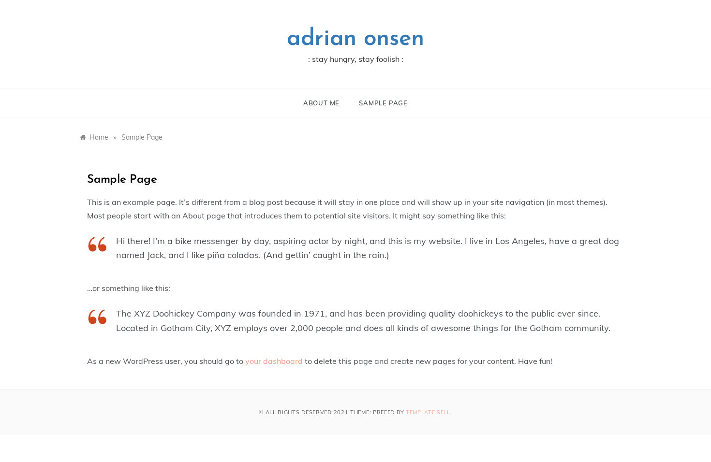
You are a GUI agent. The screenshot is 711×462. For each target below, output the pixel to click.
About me (321, 103)
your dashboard (274, 361)
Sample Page (383, 103)
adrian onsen (355, 39)
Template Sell (428, 412)
